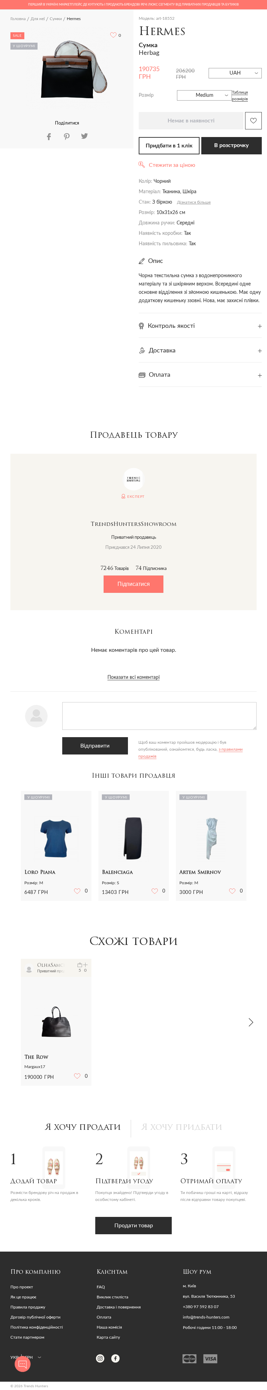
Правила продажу (27, 1307)
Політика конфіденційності (36, 1327)
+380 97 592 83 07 (201, 1307)
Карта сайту (108, 1337)
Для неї (38, 19)
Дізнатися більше (194, 202)
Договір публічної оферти (35, 1317)
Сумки (56, 19)
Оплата (104, 1317)
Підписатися (134, 584)
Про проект (21, 1287)
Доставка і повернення (119, 1307)
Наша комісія (109, 1327)
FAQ (101, 1287)
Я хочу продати (83, 1128)
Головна (18, 19)
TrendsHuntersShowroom (134, 524)
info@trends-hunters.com (206, 1317)
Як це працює (23, 1297)
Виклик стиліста (112, 1297)
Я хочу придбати (181, 1128)
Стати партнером (27, 1337)
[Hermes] (68, 68)
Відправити (95, 746)
